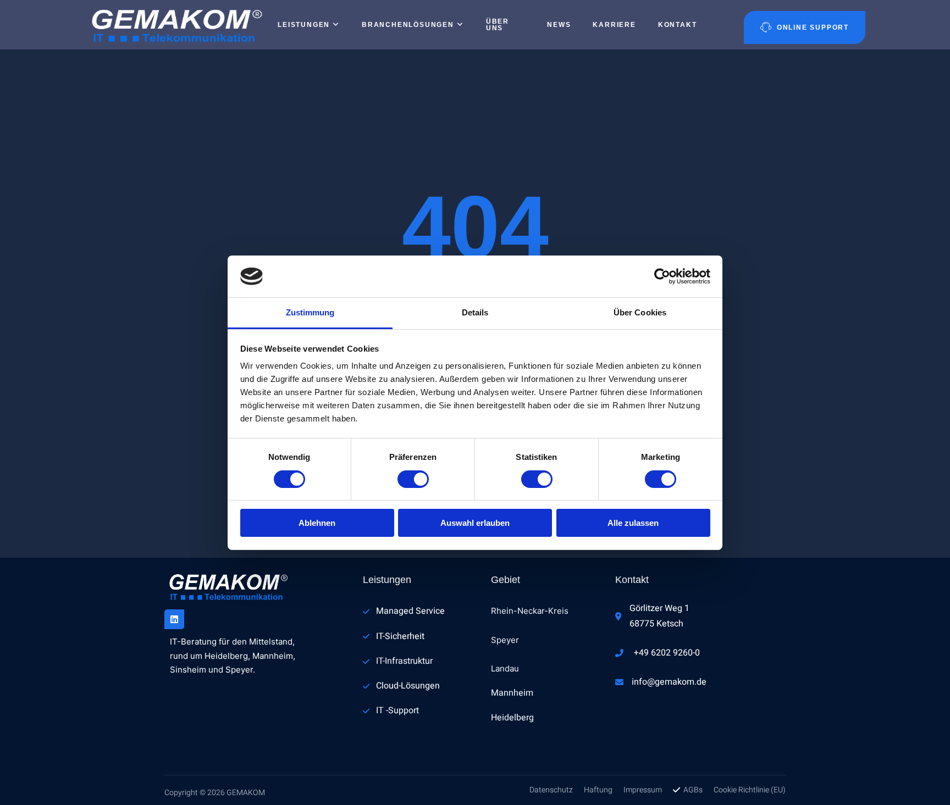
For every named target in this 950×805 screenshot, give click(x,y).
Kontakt (677, 25)
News (559, 25)
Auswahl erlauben (475, 523)
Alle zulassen (633, 523)
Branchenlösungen (408, 25)
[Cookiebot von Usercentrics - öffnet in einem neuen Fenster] (662, 276)
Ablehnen (317, 523)
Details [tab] (475, 312)
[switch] (413, 479)
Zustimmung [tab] (310, 312)
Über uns (497, 25)
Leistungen (304, 25)
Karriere (614, 25)
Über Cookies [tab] (640, 312)
